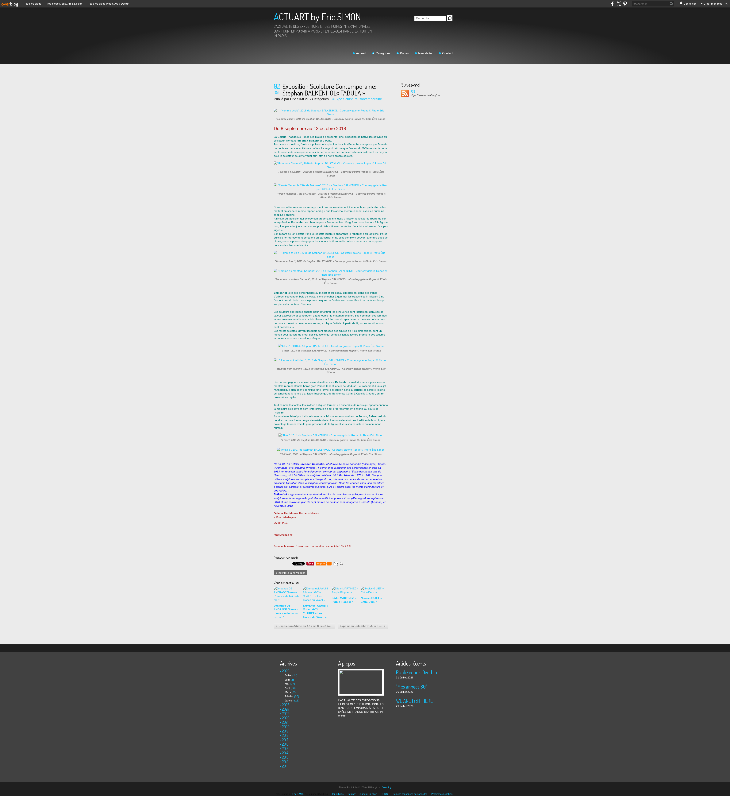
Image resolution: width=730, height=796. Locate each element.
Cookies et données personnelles (410, 794)
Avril (287, 687)
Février (289, 696)
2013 (285, 757)
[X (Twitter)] (618, 4)
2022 (286, 717)
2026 (286, 670)
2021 (285, 722)
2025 (286, 704)
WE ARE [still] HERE (414, 701)
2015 (285, 748)
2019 (285, 730)
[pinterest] (625, 4)
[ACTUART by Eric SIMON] (361, 670)
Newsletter (425, 53)
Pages (404, 53)
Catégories (383, 53)
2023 (286, 713)
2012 (285, 761)
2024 (285, 709)
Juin (287, 679)
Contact (447, 53)
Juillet (288, 675)
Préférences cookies (441, 794)
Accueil (361, 53)
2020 (286, 726)
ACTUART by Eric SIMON (317, 17)
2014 (285, 752)
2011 (284, 765)
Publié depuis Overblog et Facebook (418, 672)
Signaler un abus (368, 794)
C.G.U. (385, 794)
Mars (288, 692)
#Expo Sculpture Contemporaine (357, 99)
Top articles (338, 794)
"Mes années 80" (411, 686)
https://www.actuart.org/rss (425, 95)
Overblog (386, 787)
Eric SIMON (298, 794)
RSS (413, 91)
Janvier (289, 700)
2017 (285, 739)
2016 (285, 744)
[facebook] (612, 4)
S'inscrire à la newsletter (290, 572)
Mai (287, 683)
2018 (285, 735)
